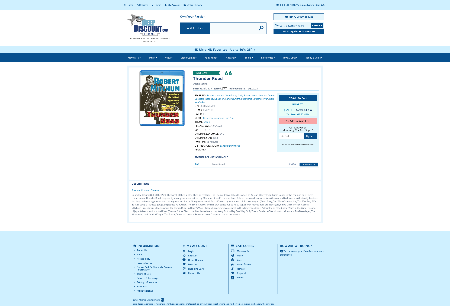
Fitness (241, 268)
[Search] (261, 28)
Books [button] (248, 57)
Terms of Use (144, 274)
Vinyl (239, 260)
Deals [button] (313, 57)
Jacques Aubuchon (214, 98)
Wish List (193, 264)
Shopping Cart (196, 268)
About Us (142, 250)
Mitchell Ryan (261, 98)
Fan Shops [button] (210, 57)
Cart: (291, 25)
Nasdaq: (149, 41)
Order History (194, 5)
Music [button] (152, 57)
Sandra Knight (232, 98)
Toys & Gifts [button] (289, 57)
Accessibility (143, 258)
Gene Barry (230, 95)
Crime (207, 121)
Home (129, 5)
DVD (197, 164)
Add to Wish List (300, 121)
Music (240, 255)
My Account (173, 5)
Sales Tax (142, 286)
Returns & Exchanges (148, 278)
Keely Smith (243, 95)
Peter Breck (247, 98)
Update (310, 136)
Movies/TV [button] (133, 57)
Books (240, 277)
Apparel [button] (230, 57)
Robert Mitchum (215, 95)
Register (143, 5)
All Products (196, 28)
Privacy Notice (144, 263)
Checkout (317, 25)
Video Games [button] (188, 57)
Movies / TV (243, 251)
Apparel (241, 273)
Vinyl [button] (168, 57)
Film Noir (229, 118)
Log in (157, 5)
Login (191, 251)
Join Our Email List (300, 17)
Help (139, 254)
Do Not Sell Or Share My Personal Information (155, 268)
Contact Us (194, 273)
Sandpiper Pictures (230, 145)
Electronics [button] (267, 57)
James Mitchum (259, 95)
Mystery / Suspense (213, 118)
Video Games (244, 264)
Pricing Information (147, 282)
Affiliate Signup (145, 290)
